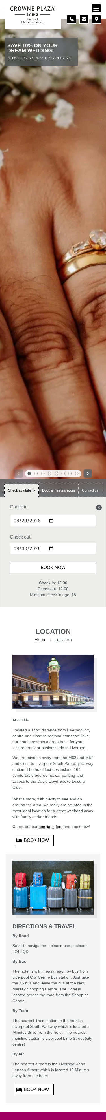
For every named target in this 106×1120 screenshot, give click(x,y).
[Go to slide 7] (70, 473)
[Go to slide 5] (56, 473)
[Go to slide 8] (77, 473)
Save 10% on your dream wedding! (32, 48)
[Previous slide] (18, 473)
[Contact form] (84, 19)
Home (40, 640)
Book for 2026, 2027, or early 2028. (39, 58)
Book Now (53, 567)
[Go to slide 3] (43, 473)
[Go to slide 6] (63, 473)
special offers (50, 826)
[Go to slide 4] (49, 473)
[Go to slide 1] (29, 473)
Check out (20, 537)
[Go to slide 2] (36, 473)
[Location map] (96, 19)
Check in (19, 506)
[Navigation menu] (96, 8)
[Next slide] (87, 473)
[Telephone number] (71, 19)
